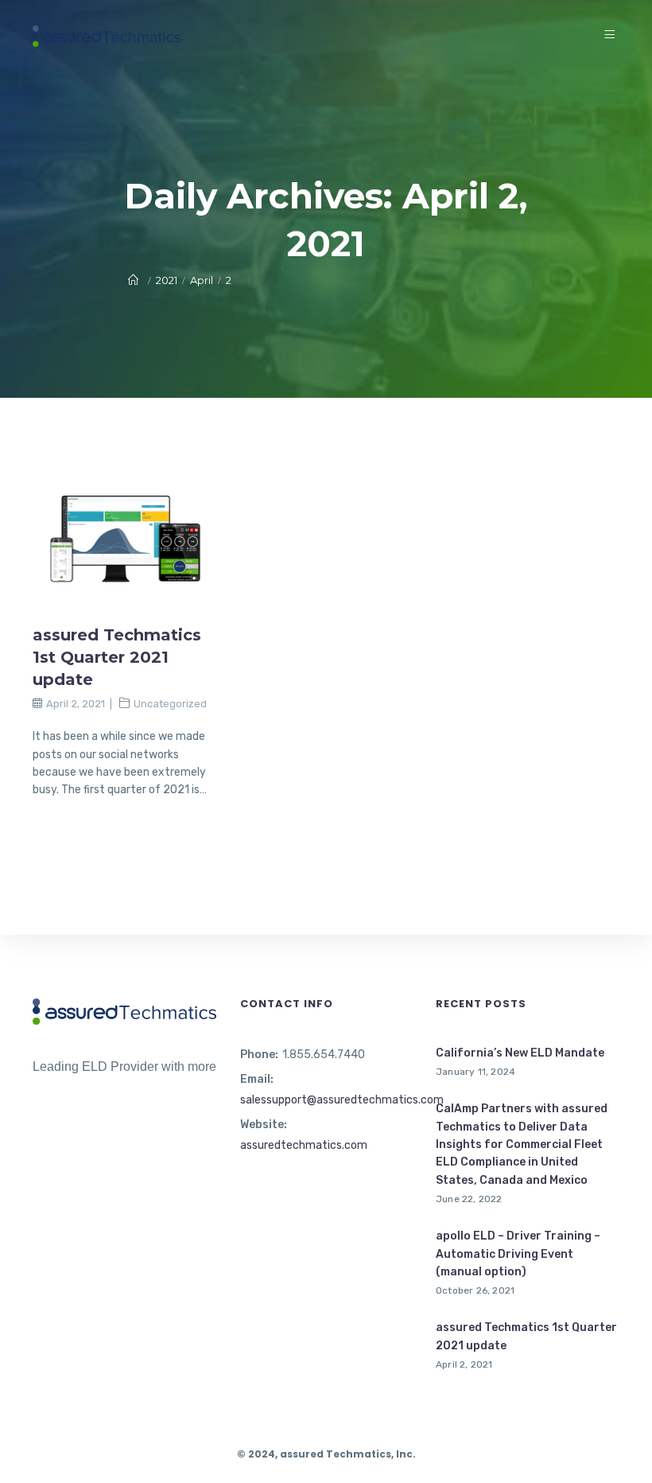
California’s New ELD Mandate (520, 1053)
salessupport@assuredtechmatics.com (342, 1100)
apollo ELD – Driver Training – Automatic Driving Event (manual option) (518, 1254)
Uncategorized (170, 704)
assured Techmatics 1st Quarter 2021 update (117, 657)
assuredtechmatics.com (303, 1145)
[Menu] (611, 35)
